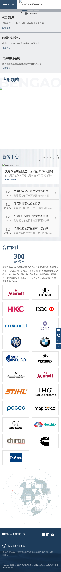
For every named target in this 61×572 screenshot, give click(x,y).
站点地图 (51, 565)
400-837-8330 (16, 545)
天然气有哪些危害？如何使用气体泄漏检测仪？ (30, 171)
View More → (12, 179)
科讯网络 (10, 567)
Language (33, 13)
